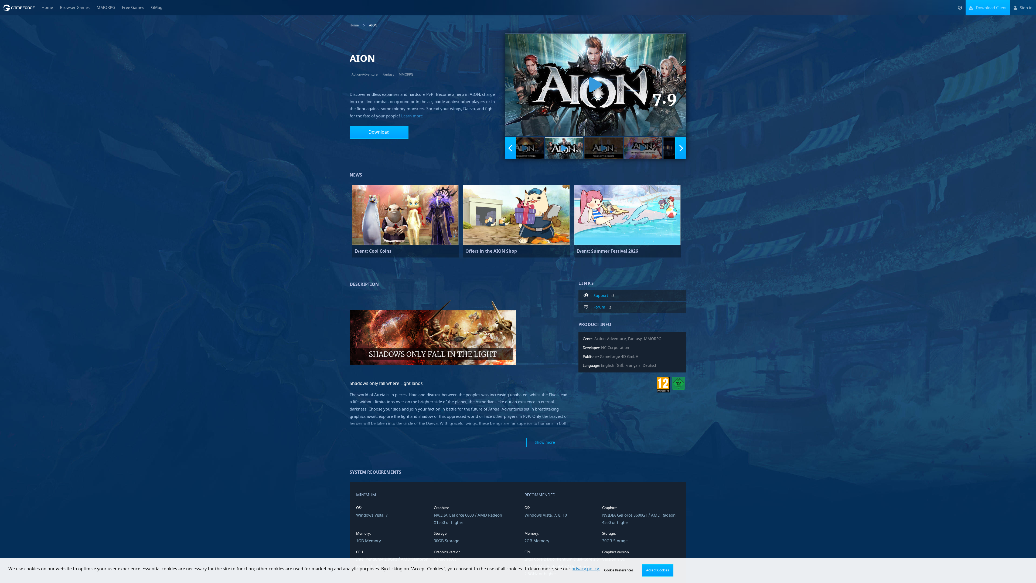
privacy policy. (585, 569)
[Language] (960, 7)
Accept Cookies (657, 570)
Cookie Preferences (618, 570)
